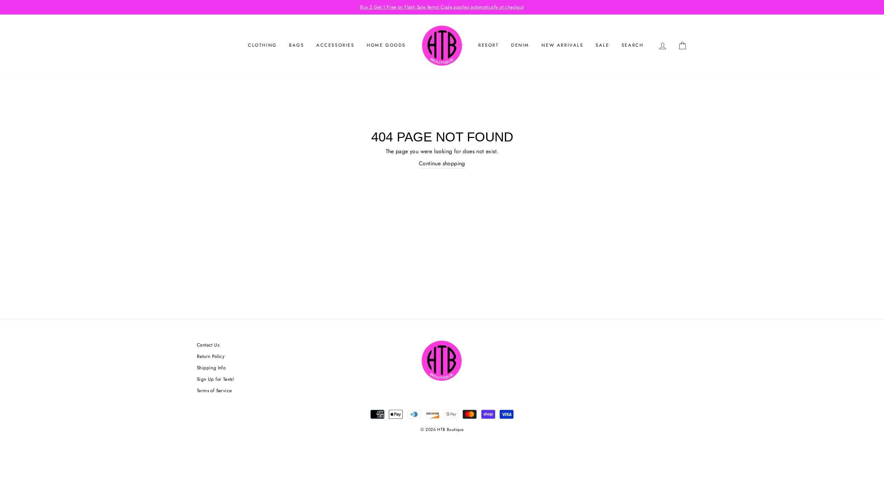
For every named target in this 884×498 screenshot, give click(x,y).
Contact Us (208, 344)
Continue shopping (442, 163)
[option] (442, 7)
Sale (602, 45)
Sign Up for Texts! (215, 379)
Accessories (335, 45)
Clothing (262, 45)
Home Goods (386, 45)
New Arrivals (562, 45)
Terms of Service (214, 390)
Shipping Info (211, 367)
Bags (296, 45)
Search (633, 45)
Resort (488, 45)
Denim (520, 45)
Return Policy (210, 356)
